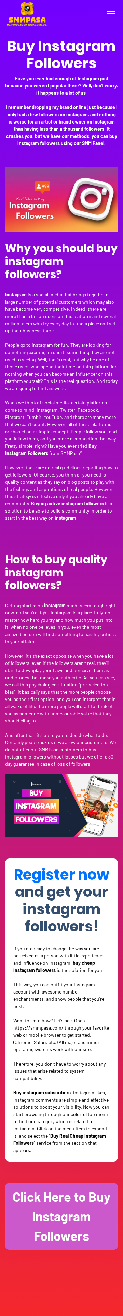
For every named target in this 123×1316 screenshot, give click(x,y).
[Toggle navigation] (110, 13)
